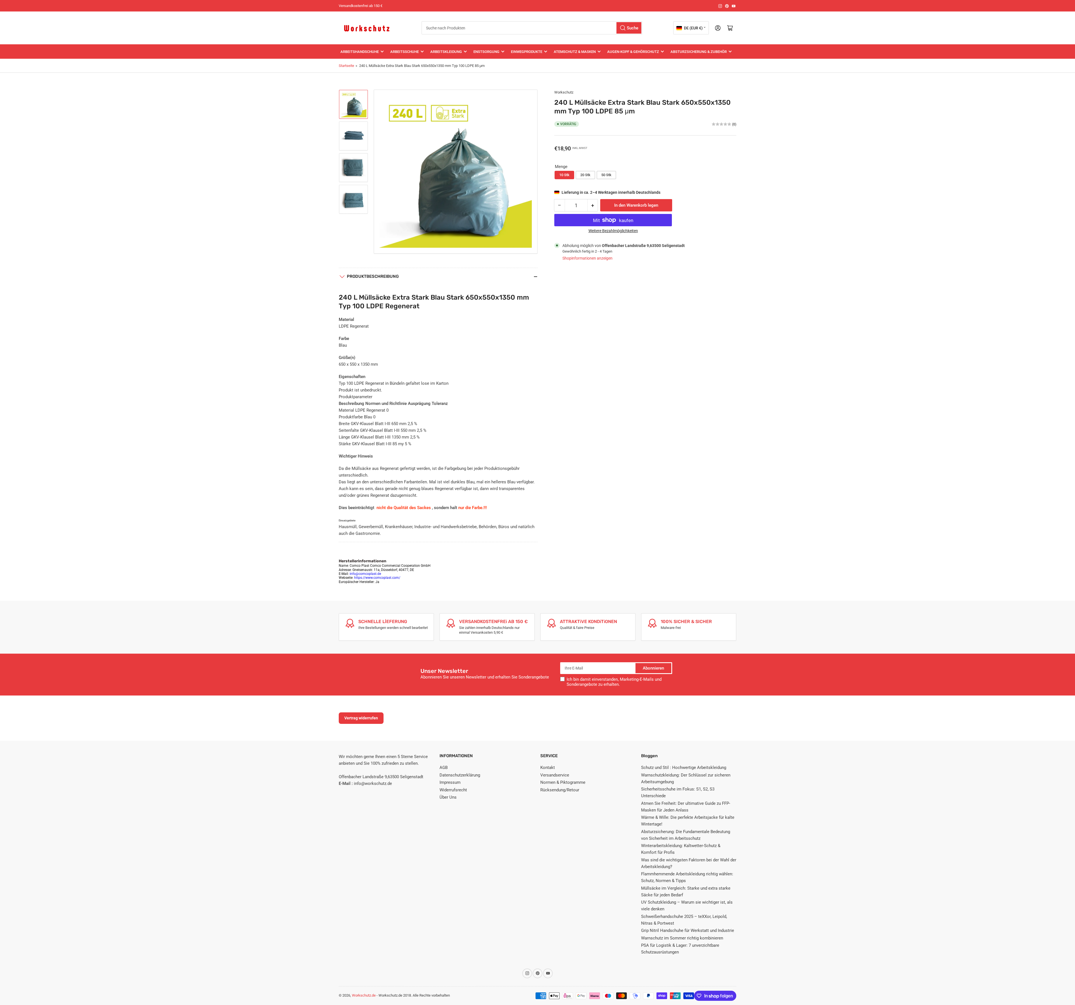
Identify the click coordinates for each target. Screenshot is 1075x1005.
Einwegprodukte (526, 52)
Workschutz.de (364, 995)
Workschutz (563, 92)
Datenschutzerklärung (460, 775)
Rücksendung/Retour (559, 789)
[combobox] (532, 27)
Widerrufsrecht (453, 789)
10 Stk (564, 175)
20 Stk (585, 175)
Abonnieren (653, 668)
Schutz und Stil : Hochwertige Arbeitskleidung (683, 767)
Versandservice (554, 775)
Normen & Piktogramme (562, 782)
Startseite (346, 66)
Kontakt (547, 767)
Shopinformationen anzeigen (587, 258)
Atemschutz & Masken (575, 52)
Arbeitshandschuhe (359, 52)
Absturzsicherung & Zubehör (698, 52)
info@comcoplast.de (365, 574)
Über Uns (448, 797)
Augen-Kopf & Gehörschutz (633, 52)
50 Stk (606, 175)
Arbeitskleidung (446, 52)
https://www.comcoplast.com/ (377, 578)
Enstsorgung (486, 52)
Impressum (450, 782)
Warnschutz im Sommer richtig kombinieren (682, 938)
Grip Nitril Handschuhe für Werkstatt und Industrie (687, 930)
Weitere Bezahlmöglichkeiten (613, 230)
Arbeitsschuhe (404, 52)
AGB (444, 767)
